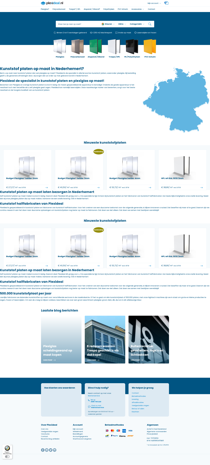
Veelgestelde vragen (140, 405)
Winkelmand (78, 431)
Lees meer (48, 360)
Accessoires (136, 9)
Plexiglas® (45, 9)
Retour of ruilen (138, 408)
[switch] (7, 456)
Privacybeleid (152, 434)
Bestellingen (78, 434)
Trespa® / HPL (74, 9)
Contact (151, 9)
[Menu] (11, 445)
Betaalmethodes (139, 396)
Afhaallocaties (138, 402)
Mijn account (78, 429)
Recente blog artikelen (50, 439)
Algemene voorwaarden (157, 431)
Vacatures (45, 434)
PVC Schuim (123, 9)
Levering (135, 399)
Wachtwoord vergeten (82, 439)
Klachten (135, 412)
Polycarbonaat (59, 9)
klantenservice (94, 396)
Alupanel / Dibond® (92, 9)
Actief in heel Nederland (156, 429)
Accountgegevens (80, 436)
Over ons (44, 429)
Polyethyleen (108, 9)
